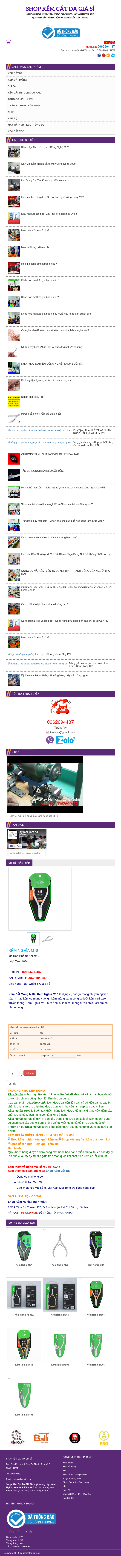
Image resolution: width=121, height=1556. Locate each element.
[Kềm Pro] (103, 1438)
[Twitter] (113, 55)
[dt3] (75, 1438)
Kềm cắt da (15, 73)
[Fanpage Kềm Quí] (99, 55)
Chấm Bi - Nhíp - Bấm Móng (25, 105)
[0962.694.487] (50, 739)
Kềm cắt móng (17, 79)
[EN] (112, 42)
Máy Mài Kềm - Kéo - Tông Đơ (26, 125)
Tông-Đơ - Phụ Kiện (20, 99)
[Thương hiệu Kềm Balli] (46, 1438)
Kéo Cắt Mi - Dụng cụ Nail (24, 92)
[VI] (106, 42)
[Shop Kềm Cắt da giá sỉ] (60, 13)
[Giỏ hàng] (8, 42)
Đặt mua (30, 1072)
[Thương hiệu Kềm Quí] (17, 1438)
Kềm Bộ (12, 118)
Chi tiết (12, 1083)
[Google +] (104, 55)
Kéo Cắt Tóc (16, 131)
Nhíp (11, 112)
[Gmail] (108, 55)
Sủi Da (12, 86)
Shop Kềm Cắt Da (58, 1170)
